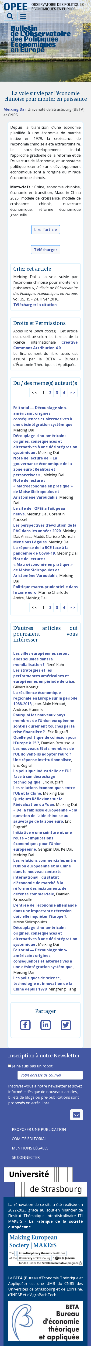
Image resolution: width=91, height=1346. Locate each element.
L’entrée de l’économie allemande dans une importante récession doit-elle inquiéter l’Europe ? (45, 911)
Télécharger (45, 249)
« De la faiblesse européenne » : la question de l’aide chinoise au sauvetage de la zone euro (45, 816)
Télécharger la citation (35, 304)
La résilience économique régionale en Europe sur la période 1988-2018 (45, 698)
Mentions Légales (30, 542)
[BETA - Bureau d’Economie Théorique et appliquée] (45, 1320)
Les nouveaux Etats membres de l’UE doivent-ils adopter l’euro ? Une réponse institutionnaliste (43, 754)
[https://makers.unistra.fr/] (45, 1249)
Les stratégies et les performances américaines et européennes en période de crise (43, 676)
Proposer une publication (39, 1129)
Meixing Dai (15, 109)
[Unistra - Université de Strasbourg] (46, 1181)
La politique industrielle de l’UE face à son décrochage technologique (42, 776)
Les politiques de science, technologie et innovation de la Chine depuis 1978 (42, 983)
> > (72, 392)
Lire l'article (45, 229)
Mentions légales (30, 1148)
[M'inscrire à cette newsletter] (76, 1114)
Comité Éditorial (29, 1138)
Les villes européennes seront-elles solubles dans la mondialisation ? (41, 659)
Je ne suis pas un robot (31, 1066)
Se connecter (26, 1157)
